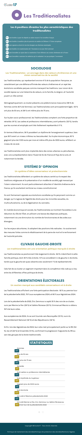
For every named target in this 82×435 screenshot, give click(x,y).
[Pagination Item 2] (43, 412)
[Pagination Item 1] (39, 412)
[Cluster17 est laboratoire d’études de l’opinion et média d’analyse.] (10, 4)
